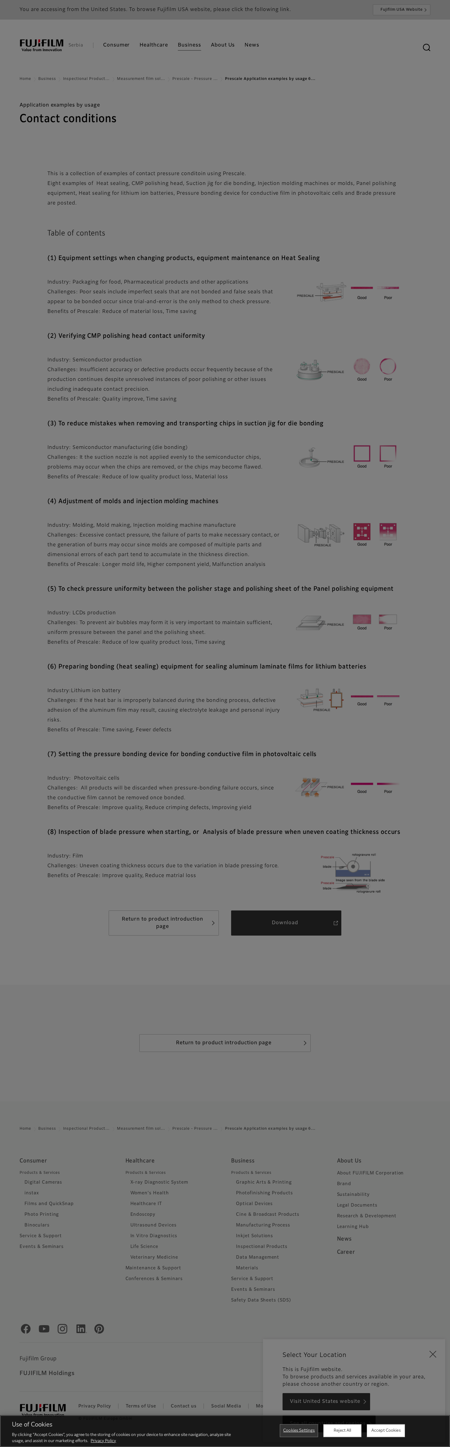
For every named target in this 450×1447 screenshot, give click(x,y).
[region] (225, 1431)
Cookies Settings (299, 1431)
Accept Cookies (386, 1431)
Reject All (342, 1431)
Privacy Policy (103, 1441)
